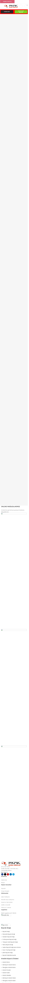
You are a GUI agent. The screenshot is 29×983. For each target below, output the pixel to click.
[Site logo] (11, 6)
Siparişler (3, 888)
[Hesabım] (21, 6)
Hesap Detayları (5, 891)
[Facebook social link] (2, 874)
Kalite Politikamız (5, 897)
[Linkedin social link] (11, 874)
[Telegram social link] (13, 874)
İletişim (3, 882)
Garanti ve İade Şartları (7, 902)
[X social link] (5, 874)
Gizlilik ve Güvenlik (5, 905)
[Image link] (11, 863)
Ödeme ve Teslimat (6, 907)
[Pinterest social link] (8, 874)
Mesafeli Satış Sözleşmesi (7, 899)
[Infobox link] (14, 928)
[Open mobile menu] (1, 6)
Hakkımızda (4, 880)
